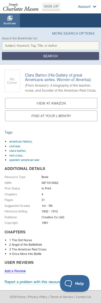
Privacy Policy (37, 296)
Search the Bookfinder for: (20, 38)
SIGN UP (51, 6)
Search (50, 55)
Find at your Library (51, 115)
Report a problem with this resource (33, 281)
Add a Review (15, 270)
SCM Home (18, 296)
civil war (14, 146)
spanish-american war (24, 159)
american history (20, 141)
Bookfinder (10, 23)
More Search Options (73, 33)
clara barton (17, 150)
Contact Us (83, 296)
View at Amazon (51, 103)
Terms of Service (61, 296)
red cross (15, 155)
